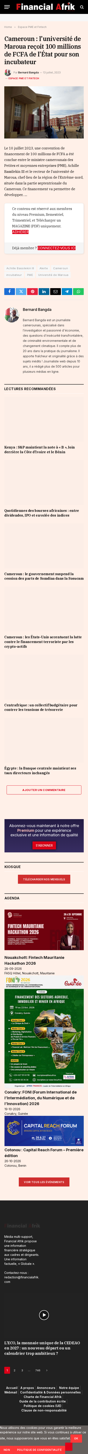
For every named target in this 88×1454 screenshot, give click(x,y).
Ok (76, 1438)
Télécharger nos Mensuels (44, 879)
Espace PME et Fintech (24, 78)
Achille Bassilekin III (20, 268)
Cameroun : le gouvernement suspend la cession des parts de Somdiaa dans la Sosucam (44, 576)
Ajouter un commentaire (44, 790)
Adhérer (20, 232)
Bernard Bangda (28, 72)
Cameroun (60, 268)
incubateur (14, 275)
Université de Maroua (53, 275)
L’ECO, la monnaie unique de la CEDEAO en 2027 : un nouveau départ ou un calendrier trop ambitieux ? (42, 1348)
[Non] (68, 1447)
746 (37, 1370)
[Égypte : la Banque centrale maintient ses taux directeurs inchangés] (44, 740)
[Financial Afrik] (45, 7)
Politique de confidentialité (39, 1449)
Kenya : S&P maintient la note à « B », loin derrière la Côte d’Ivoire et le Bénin (39, 449)
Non (7, 1449)
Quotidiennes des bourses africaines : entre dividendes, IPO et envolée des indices (41, 512)
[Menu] (7, 7)
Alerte (44, 268)
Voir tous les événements (44, 1182)
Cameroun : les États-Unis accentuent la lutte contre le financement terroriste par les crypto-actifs (43, 642)
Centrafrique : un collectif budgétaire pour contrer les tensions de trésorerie (41, 707)
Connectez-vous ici (57, 248)
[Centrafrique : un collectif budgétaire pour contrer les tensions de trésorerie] (44, 677)
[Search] (81, 7)
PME (30, 275)
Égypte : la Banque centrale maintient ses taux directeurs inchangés (40, 770)
